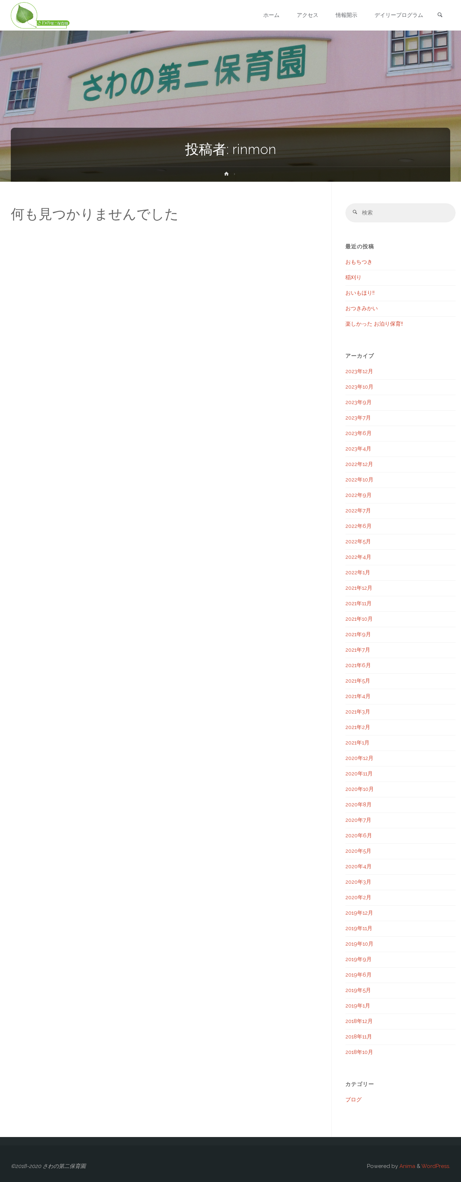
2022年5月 (358, 541)
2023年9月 (358, 402)
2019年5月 (358, 990)
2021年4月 (358, 696)
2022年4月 (358, 557)
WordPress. (435, 1166)
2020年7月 (358, 820)
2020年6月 (358, 835)
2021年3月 (357, 711)
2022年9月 (358, 495)
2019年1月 (357, 1005)
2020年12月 (359, 758)
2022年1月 (357, 572)
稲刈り (353, 277)
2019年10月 (359, 944)
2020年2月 (358, 897)
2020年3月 (358, 882)
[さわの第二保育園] (40, 15)
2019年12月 (359, 913)
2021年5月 (357, 681)
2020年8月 (358, 804)
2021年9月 (358, 634)
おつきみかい (361, 308)
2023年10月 (359, 387)
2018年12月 (359, 1021)
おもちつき (358, 262)
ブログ (353, 1099)
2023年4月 (358, 448)
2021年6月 (358, 665)
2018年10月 (359, 1052)
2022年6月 (358, 526)
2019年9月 (358, 959)
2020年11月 (359, 773)
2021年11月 (358, 603)
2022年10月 (359, 479)
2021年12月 (358, 588)
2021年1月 (357, 742)
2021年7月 (357, 650)
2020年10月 (359, 789)
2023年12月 (359, 371)
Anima (406, 1166)
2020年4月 (358, 866)
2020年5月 (358, 851)
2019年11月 (358, 928)
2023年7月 (358, 418)
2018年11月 (358, 1036)
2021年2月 (357, 727)
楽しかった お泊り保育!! (374, 324)
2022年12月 (359, 464)
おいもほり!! (360, 293)
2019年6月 (358, 975)
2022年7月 (358, 510)
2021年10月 (359, 619)
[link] (440, 15)
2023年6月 (358, 433)
